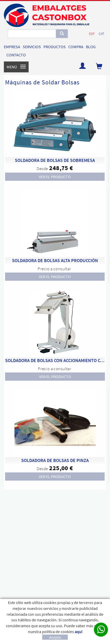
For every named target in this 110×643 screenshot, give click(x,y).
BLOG (91, 46)
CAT (101, 33)
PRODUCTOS (54, 46)
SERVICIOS (32, 46)
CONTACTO (16, 54)
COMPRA (75, 46)
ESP (92, 33)
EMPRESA (12, 46)
